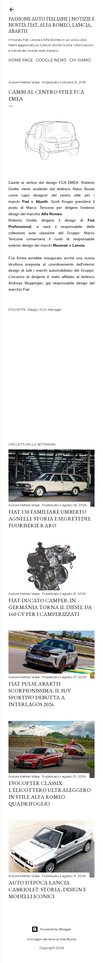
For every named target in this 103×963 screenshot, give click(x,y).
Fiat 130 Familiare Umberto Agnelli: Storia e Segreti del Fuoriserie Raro (49, 518)
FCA (43, 310)
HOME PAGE (20, 60)
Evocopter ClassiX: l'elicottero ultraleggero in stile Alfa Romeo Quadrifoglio (49, 793)
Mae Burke (68, 939)
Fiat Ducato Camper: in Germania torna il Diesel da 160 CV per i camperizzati (50, 607)
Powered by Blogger (55, 929)
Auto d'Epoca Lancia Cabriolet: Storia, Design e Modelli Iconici (47, 889)
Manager (55, 310)
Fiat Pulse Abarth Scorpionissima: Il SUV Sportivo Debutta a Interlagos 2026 (39, 694)
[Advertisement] (51, 377)
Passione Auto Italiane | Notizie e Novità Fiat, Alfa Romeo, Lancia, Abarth (51, 25)
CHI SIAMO (80, 60)
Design (32, 310)
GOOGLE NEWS (51, 60)
